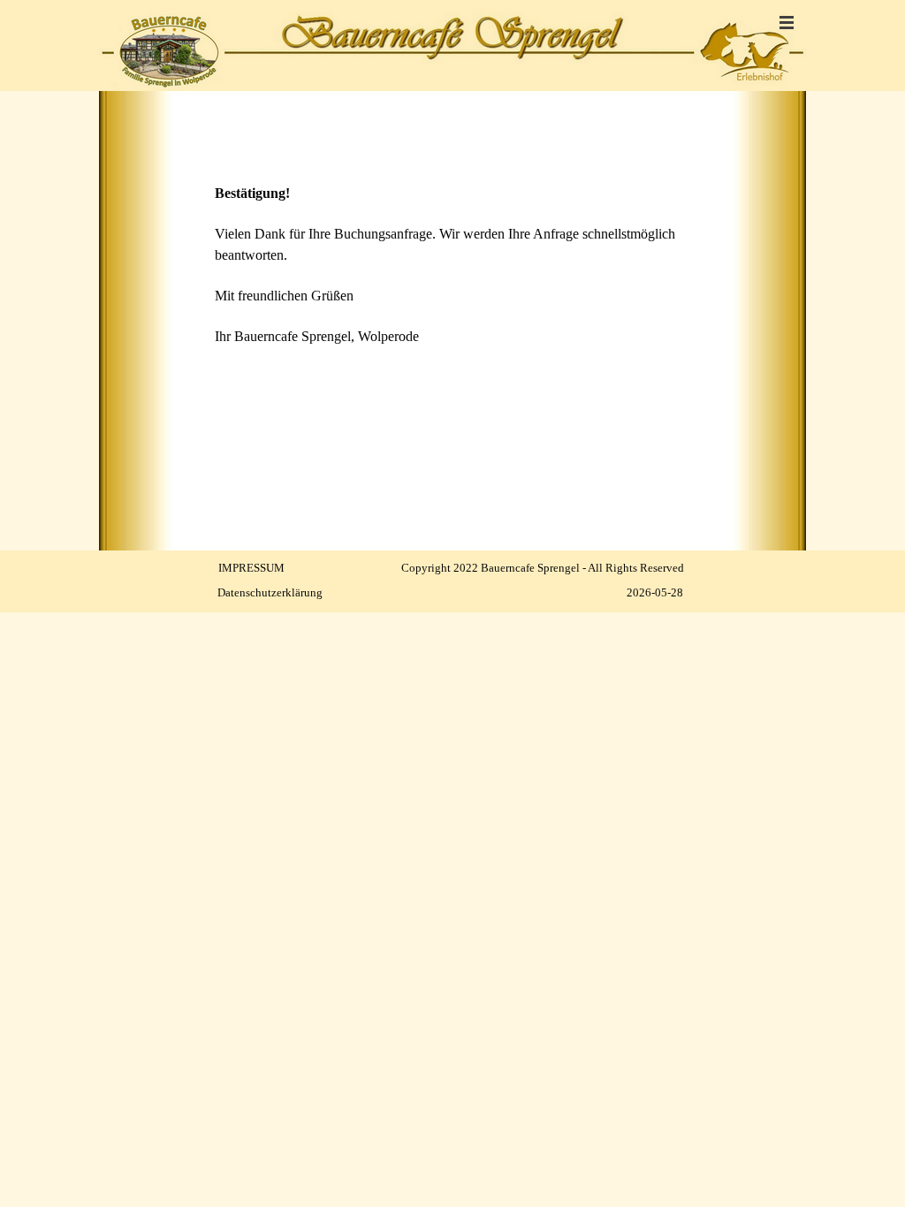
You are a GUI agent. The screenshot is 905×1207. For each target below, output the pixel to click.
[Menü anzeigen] (786, 22)
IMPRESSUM (251, 567)
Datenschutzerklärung (270, 592)
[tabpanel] (452, 245)
